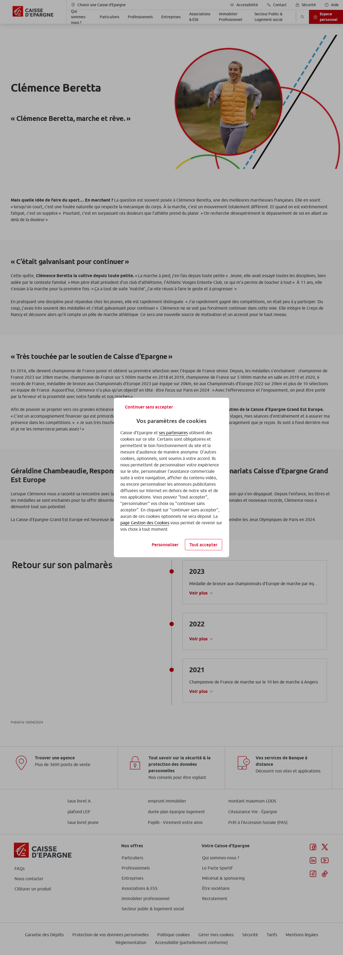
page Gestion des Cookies (144, 522)
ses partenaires (173, 432)
